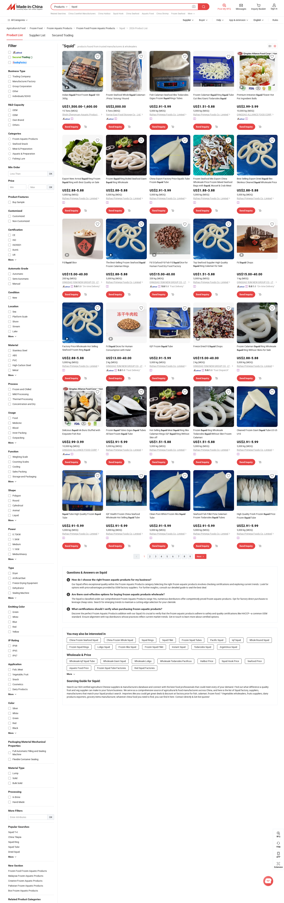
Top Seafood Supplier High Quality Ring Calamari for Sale (210, 264)
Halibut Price (206, 661)
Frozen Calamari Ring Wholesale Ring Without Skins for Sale (256, 348)
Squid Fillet (167, 640)
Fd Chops (245, 262)
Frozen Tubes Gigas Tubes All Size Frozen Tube (126, 432)
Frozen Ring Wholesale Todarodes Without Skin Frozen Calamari (212, 434)
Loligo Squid (103, 647)
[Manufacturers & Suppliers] (24, 6)
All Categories (18, 20)
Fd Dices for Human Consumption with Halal (119, 348)
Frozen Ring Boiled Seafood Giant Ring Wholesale (126, 180)
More (69, 674)
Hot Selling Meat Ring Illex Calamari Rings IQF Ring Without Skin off (169, 434)
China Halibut (104, 13)
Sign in (274, 8)
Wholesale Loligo (143, 661)
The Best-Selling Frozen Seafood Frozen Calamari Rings (125, 264)
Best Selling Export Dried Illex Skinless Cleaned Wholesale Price (257, 180)
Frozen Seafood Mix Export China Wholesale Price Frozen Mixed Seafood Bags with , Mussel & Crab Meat (212, 182)
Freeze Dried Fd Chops (208, 346)
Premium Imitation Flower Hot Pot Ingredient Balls (255, 96)
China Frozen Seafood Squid (83, 640)
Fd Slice (69, 262)
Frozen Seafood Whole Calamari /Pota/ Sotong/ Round (125, 96)
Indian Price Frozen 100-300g (81, 96)
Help (218, 20)
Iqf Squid (236, 640)
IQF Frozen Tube (161, 346)
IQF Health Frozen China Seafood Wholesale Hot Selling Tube (123, 515)
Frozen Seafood (178, 13)
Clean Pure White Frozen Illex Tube (167, 515)
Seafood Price (255, 661)
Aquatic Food (148, 13)
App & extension (237, 20)
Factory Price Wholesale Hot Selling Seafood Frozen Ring (80, 348)
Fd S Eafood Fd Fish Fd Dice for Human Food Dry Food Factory (169, 264)
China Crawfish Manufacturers (81, 13)
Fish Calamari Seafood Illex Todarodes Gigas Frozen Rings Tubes (169, 96)
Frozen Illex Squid (127, 647)
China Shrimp (162, 13)
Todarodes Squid (202, 647)
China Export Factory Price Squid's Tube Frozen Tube (170, 180)
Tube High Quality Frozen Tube (81, 515)
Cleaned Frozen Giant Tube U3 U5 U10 (257, 432)
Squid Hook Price (230, 661)
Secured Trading (62, 35)
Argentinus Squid (228, 647)
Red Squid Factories (144, 668)
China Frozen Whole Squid (120, 640)
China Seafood (132, 13)
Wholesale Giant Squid (114, 661)
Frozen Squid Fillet (154, 647)
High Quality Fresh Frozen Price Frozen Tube (256, 515)
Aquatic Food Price (79, 668)
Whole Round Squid (259, 640)
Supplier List (37, 35)
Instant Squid (179, 647)
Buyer (202, 20)
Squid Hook (118, 13)
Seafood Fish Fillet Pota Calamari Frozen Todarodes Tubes (210, 515)
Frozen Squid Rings (79, 647)
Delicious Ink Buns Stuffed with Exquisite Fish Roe (81, 432)
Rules (275, 20)
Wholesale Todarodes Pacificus (176, 661)
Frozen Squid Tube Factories (111, 668)
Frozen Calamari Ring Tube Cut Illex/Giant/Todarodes (213, 96)
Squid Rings (148, 640)
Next (199, 556)
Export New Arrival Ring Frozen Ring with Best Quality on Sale (81, 180)
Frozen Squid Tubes (192, 640)
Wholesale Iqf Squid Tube (82, 661)
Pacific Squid (216, 640)
